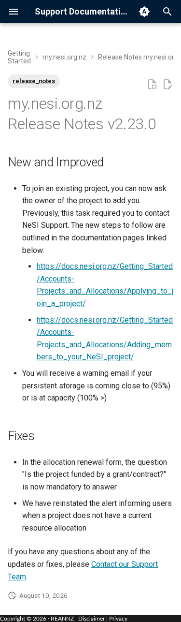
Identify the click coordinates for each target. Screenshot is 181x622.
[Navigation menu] (13, 11)
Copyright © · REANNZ (37, 619)
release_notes (34, 81)
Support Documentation (82, 11)
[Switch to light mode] (144, 11)
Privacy (118, 619)
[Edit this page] (167, 84)
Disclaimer (91, 619)
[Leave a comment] (152, 84)
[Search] (167, 11)
